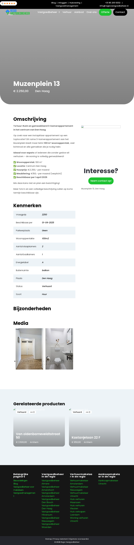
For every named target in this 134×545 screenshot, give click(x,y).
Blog (53, 2)
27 (72, 361)
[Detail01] (44, 369)
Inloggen (62, 2)
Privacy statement (60, 539)
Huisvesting (75, 2)
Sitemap (48, 539)
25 (68, 361)
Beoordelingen (20, 480)
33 (48, 364)
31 (44, 364)
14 (43, 361)
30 (42, 364)
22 (61, 361)
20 (57, 361)
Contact (120, 12)
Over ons (91, 12)
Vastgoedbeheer (47, 12)
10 (34, 361)
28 (37, 364)
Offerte (105, 12)
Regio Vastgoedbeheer (70, 542)
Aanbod (79, 12)
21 (59, 361)
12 (39, 361)
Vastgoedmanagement (67, 6)
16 (48, 361)
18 (52, 361)
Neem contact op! (101, 180)
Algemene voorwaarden (79, 539)
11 (37, 361)
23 (63, 361)
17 (50, 361)
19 (54, 361)
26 (70, 361)
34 (51, 364)
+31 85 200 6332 (112, 2)
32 (46, 364)
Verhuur (67, 12)
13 (41, 361)
